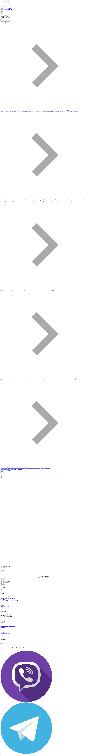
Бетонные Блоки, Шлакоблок (76, 200)
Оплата (2, 622)
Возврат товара (4, 623)
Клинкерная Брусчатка (9, 379)
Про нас (5, 2)
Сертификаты (6, 1)
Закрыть (2, 578)
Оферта (2, 624)
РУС (10, 6)
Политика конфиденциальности (8, 626)
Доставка (3, 621)
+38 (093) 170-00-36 (5, 606)
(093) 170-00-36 (4, 15)
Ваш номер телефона (6, 581)
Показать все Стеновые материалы (58, 201)
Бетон (17, 111)
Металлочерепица (8, 290)
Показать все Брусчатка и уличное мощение (60, 379)
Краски (5, 468)
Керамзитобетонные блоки (7, 201)
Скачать (2, 583)
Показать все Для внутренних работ (42, 468)
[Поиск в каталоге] (2, 12)
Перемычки (49, 111)
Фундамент (3, 632)
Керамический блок (50, 200)
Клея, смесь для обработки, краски (43, 201)
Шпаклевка (22, 468)
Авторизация (9, 9)
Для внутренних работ (5, 636)
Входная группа (36, 379)
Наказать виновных (10, 598)
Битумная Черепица (19, 290)
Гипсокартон (31, 468)
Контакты (5, 3)
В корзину (3, 570)
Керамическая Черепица (32, 290)
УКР (6, 6)
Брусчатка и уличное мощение (7, 635)
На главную (3, 598)
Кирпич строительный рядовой (11, 200)
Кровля (2, 634)
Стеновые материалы (5, 633)
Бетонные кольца (47, 379)
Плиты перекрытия (39, 111)
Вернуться (3, 568)
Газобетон (23, 200)
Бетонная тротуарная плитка (23, 379)
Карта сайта (43, 645)
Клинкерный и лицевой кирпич (35, 200)
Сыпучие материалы (8, 111)
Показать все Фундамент (57, 111)
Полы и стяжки (13, 468)
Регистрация (3, 9)
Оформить (3, 567)
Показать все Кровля (42, 290)
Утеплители (30, 201)
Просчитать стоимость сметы (7, 469)
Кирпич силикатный (62, 200)
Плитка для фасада (20, 201)
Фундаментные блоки (27, 111)
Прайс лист (16, 469)
